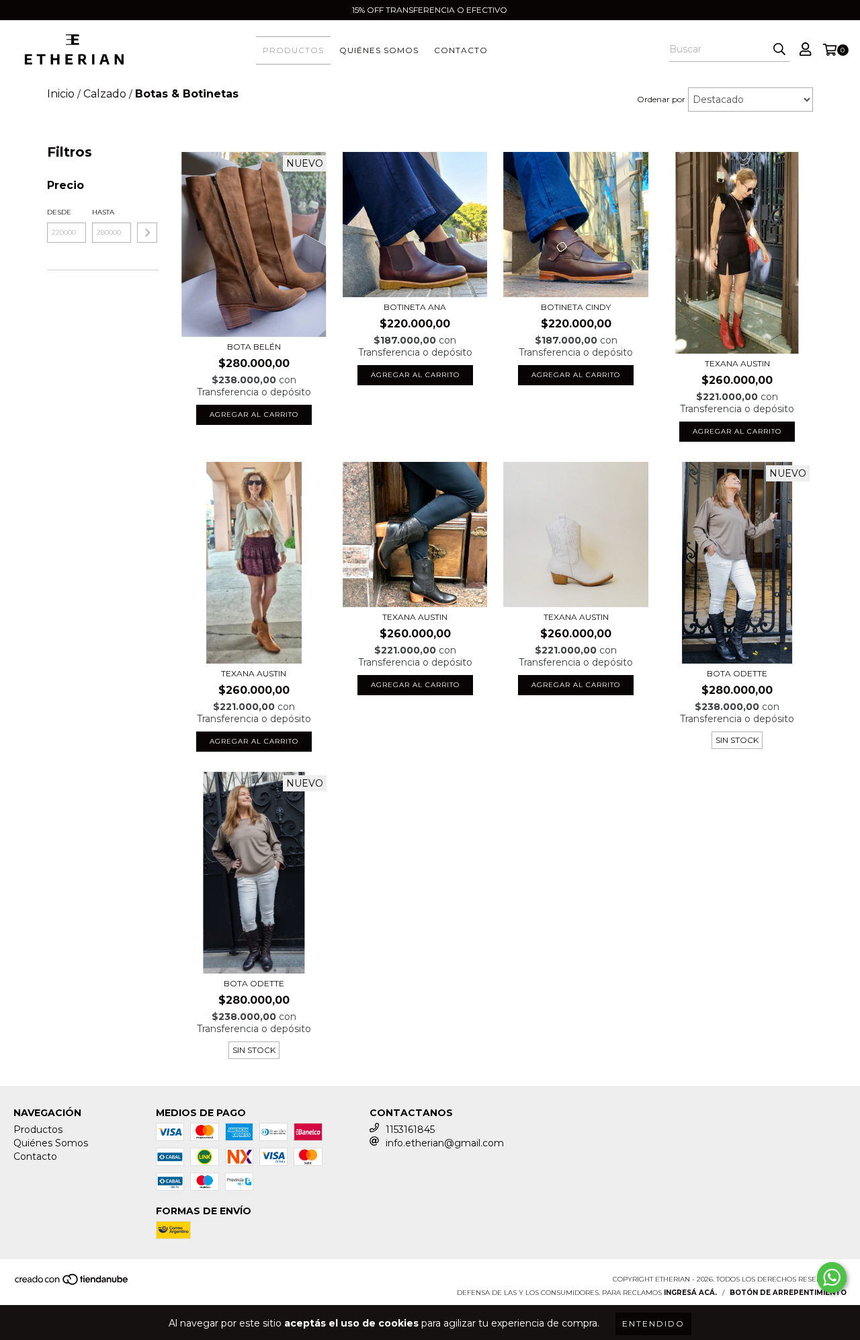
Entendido (653, 1323)
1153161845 (410, 1130)
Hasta (103, 212)
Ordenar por (661, 99)
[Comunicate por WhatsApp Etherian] (832, 1277)
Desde (59, 212)
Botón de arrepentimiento (788, 1292)
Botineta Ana (415, 307)
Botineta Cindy (576, 307)
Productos (293, 50)
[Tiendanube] (72, 1283)
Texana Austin (737, 363)
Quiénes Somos (379, 50)
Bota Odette (737, 673)
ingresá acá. (690, 1292)
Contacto (461, 50)
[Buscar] (779, 50)
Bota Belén (254, 347)
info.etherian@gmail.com (445, 1143)
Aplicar (147, 233)
